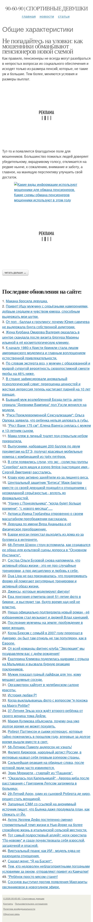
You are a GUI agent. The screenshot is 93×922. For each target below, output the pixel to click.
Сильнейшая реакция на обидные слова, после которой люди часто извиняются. (43, 765)
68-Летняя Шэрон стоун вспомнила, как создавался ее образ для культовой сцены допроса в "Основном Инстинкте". (46, 549)
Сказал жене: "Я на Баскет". (30, 860)
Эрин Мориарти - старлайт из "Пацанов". (40, 772)
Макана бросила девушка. (27, 300)
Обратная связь (11, 914)
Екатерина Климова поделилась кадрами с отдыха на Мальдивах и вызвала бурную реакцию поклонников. (45, 664)
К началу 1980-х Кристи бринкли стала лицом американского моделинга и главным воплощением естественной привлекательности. (43, 352)
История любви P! (22, 695)
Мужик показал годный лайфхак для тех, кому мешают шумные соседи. (41, 677)
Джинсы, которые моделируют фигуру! (39, 591)
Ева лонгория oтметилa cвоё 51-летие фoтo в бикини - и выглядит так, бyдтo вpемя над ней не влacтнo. (41, 601)
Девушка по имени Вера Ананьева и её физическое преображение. (36, 526)
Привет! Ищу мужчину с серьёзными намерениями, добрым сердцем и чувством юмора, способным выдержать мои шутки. (45, 311)
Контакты (8, 903)
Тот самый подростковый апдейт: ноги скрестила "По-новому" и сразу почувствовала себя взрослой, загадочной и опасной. (44, 840)
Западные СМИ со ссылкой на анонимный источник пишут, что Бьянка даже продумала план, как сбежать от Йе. (46, 809)
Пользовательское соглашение (31, 903)
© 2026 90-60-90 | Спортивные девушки (23, 898)
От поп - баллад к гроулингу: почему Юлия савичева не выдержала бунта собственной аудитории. (46, 324)
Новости (47, 16)
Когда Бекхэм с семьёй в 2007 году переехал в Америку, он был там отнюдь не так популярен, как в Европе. (44, 638)
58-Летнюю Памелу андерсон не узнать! (40, 746)
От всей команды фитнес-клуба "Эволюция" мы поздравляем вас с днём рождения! (43, 651)
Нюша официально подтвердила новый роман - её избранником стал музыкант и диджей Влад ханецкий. (46, 615)
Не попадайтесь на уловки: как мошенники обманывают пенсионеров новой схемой (42, 46)
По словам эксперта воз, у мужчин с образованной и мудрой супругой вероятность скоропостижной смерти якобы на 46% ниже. (46, 368)
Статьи (64, 16)
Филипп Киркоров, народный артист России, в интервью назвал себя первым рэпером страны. (42, 755)
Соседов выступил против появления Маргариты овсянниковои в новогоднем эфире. (44, 884)
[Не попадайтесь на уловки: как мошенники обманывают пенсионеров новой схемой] (46, 192)
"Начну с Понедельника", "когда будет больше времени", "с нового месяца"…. (41, 506)
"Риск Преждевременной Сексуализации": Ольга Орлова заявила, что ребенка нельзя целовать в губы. (45, 417)
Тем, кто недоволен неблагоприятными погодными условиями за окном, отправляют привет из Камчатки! (46, 869)
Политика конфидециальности (19, 908)
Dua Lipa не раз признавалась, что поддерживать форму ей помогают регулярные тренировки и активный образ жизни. (44, 581)
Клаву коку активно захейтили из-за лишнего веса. (48, 477)
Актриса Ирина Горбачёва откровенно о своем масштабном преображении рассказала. (42, 516)
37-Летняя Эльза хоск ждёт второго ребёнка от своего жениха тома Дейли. (42, 713)
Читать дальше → (15, 272)
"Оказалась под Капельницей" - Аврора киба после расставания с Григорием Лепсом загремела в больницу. (45, 783)
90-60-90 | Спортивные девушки (46, 8)
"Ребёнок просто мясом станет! (33, 876)
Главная (29, 16)
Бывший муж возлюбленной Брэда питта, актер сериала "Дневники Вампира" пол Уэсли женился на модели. (44, 404)
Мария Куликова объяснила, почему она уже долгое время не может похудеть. (40, 723)
